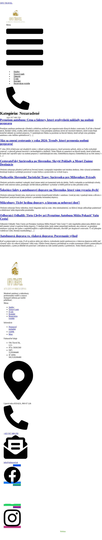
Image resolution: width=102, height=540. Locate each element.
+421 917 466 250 (11, 433)
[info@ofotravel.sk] (15, 458)
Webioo (63, 531)
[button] (24, 46)
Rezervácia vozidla (22, 83)
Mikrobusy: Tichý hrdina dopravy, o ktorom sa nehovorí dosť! (40, 202)
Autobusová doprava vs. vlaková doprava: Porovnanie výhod (38, 236)
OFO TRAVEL (6, 3)
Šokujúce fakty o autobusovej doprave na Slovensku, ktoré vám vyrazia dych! (49, 190)
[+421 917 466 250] (16, 429)
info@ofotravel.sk (11, 462)
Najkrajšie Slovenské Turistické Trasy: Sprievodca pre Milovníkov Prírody (48, 177)
